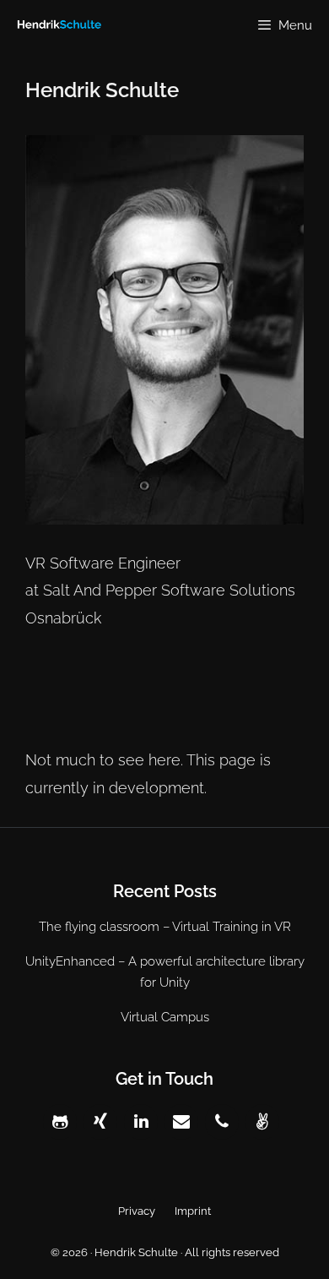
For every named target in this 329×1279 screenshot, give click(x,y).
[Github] (60, 1122)
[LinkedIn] (141, 1122)
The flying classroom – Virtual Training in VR (165, 926)
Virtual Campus (165, 1017)
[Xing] (100, 1122)
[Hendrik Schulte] (54, 25)
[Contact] (181, 1122)
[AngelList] (262, 1122)
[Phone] (222, 1122)
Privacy (136, 1211)
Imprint (193, 1211)
